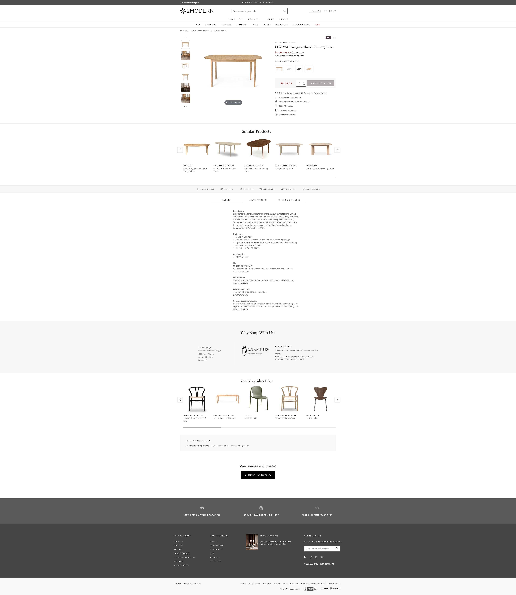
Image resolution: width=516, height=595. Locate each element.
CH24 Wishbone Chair (285, 418)
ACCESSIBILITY (215, 561)
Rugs (255, 25)
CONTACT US (179, 541)
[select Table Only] (279, 69)
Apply (284, 55)
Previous (194, 71)
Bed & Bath (282, 25)
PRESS (212, 553)
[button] (335, 11)
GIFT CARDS (178, 561)
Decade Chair (251, 418)
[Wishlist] (326, 11)
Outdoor (242, 25)
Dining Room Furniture (202, 31)
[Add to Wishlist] (335, 37)
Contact (278, 356)
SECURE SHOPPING (181, 565)
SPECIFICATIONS (258, 200)
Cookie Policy (266, 583)
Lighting (227, 25)
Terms (250, 583)
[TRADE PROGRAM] (269, 542)
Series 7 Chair (312, 418)
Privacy (257, 583)
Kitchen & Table (301, 25)
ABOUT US (214, 541)
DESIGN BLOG (215, 557)
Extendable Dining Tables (197, 445)
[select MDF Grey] (289, 69)
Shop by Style (235, 19)
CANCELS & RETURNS (182, 553)
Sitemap (243, 583)
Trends (271, 19)
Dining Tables (221, 31)
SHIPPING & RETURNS (289, 200)
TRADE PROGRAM (216, 545)
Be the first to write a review (258, 474)
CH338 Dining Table (284, 168)
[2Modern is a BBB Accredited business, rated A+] (311, 590)
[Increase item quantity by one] (304, 81)
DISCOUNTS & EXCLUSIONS (184, 557)
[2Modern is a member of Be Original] (290, 588)
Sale (318, 25)
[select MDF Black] (299, 69)
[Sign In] (330, 11)
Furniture (211, 25)
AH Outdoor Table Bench (225, 418)
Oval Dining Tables (220, 445)
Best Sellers (255, 19)
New (198, 25)
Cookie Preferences (334, 583)
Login (277, 55)
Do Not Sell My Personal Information (312, 583)
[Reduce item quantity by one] (304, 85)
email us (244, 309)
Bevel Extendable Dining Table (320, 168)
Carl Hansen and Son (285, 42)
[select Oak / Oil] (309, 69)
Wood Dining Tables (240, 445)
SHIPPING (178, 549)
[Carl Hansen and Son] (255, 351)
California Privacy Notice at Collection (286, 583)
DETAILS (226, 200)
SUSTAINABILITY (216, 549)
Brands (284, 19)
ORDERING (178, 545)
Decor (267, 25)
